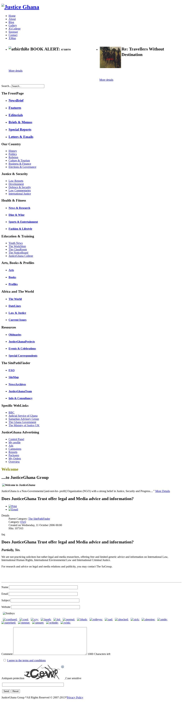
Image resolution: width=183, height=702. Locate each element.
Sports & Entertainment (23, 221)
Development (16, 184)
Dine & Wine (16, 214)
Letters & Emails (21, 137)
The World (15, 298)
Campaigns (15, 448)
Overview (14, 461)
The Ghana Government (22, 422)
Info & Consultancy (21, 398)
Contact (13, 35)
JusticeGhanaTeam (20, 391)
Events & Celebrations (22, 348)
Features (15, 108)
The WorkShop (17, 246)
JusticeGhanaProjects (22, 341)
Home (12, 15)
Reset (16, 691)
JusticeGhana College (21, 255)
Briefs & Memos (20, 122)
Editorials (16, 115)
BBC (11, 412)
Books (12, 277)
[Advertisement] (50, 60)
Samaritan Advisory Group (24, 418)
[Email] (13, 509)
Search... (6, 86)
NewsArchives (17, 384)
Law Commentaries (20, 190)
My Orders (15, 458)
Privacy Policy (75, 697)
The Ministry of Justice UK (24, 425)
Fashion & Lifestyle (20, 228)
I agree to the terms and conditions (26, 660)
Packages (14, 455)
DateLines (15, 305)
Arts (11, 270)
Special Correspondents (23, 355)
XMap (12, 38)
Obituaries (15, 334)
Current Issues (17, 319)
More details (16, 70)
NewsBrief (16, 100)
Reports (13, 452)
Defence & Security (20, 187)
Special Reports (20, 129)
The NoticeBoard (18, 252)
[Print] (13, 506)
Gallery (13, 25)
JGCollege (15, 28)
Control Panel (16, 439)
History (13, 150)
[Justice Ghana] (20, 7)
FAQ (11, 370)
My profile (15, 442)
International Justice (20, 193)
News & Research (19, 207)
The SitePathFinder (39, 518)
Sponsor (13, 31)
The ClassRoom (18, 249)
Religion (13, 157)
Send (6, 691)
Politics (13, 154)
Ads (11, 445)
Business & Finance (20, 163)
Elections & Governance (22, 166)
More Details (162, 491)
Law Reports (16, 180)
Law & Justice (17, 312)
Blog (11, 22)
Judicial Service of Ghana (23, 415)
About (12, 18)
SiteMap (14, 377)
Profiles (13, 284)
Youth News (16, 243)
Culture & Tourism (19, 160)
